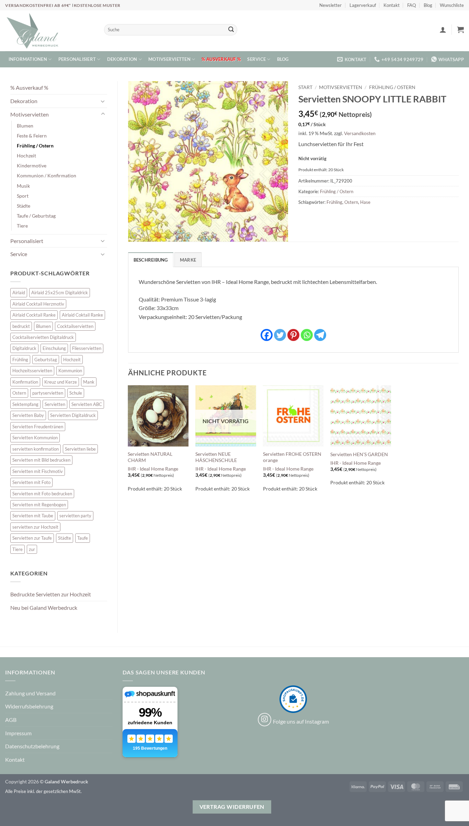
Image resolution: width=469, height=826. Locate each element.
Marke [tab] (188, 260)
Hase (365, 202)
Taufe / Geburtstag (36, 216)
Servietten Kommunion (35, 437)
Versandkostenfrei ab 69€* (38, 5)
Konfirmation (25, 382)
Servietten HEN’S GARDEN (359, 454)
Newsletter (330, 5)
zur (32, 549)
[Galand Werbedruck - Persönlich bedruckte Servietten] (32, 31)
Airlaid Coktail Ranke (82, 315)
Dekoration (122, 59)
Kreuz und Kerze (60, 382)
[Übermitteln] (231, 30)
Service (256, 59)
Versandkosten (360, 133)
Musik (23, 186)
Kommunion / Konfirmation (46, 175)
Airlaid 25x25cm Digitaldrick (59, 292)
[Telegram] (320, 335)
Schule (75, 393)
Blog (428, 5)
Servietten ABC (86, 404)
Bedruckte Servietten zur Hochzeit (50, 594)
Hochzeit (26, 155)
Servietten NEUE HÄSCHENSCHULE (216, 457)
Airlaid (18, 292)
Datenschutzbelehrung (32, 746)
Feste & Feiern (32, 136)
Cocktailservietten (75, 326)
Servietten (55, 404)
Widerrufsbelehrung (29, 706)
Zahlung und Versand (30, 693)
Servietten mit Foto (31, 482)
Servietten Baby (28, 415)
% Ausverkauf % (221, 59)
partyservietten (47, 393)
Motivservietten (169, 59)
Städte (23, 206)
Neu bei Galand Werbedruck (43, 607)
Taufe (82, 538)
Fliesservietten (86, 348)
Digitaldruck (24, 348)
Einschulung (54, 348)
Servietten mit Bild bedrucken (41, 460)
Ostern (19, 393)
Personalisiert (77, 59)
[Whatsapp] (307, 335)
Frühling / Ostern (35, 145)
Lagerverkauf (363, 5)
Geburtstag (45, 359)
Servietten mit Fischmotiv (37, 471)
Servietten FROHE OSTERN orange (292, 457)
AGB (10, 719)
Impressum (18, 733)
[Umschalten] (103, 101)
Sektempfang (25, 404)
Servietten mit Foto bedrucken (42, 493)
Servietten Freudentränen (37, 426)
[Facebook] (267, 335)
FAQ (411, 5)
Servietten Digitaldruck (73, 415)
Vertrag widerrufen (231, 807)
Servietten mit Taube (32, 515)
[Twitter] (280, 335)
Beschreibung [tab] (151, 260)
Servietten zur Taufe (32, 538)
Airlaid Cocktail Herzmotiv (38, 304)
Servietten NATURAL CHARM (150, 457)
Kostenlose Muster (97, 5)
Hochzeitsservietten (32, 370)
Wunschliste (452, 5)
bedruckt (21, 326)
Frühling (20, 359)
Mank (88, 382)
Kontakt (392, 5)
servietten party (75, 515)
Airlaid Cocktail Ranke (34, 315)
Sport (22, 196)
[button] (442, 29)
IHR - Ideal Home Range (153, 469)
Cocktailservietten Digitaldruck (43, 337)
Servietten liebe (80, 449)
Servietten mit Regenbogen (39, 504)
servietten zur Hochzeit (35, 527)
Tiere (22, 226)
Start (305, 87)
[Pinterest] (293, 335)
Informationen (28, 59)
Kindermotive (31, 165)
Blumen (25, 126)
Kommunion (70, 370)
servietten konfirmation (35, 449)
